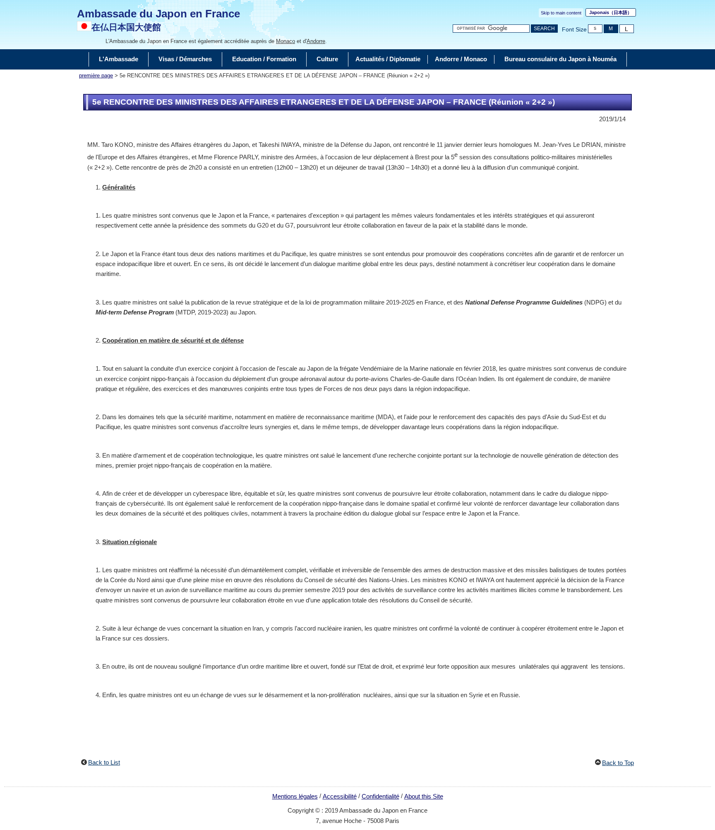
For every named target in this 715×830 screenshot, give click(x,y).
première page (96, 76)
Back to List (104, 762)
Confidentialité (380, 796)
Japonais (610, 12)
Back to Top (618, 762)
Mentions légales (295, 796)
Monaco (285, 41)
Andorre (316, 41)
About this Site (423, 796)
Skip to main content (561, 12)
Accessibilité (340, 796)
